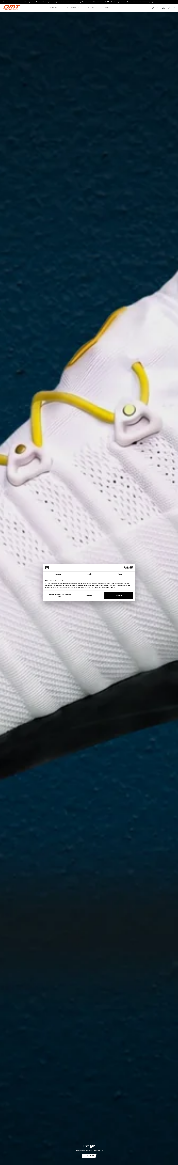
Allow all (119, 595)
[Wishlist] (169, 8)
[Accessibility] (153, 8)
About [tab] (120, 574)
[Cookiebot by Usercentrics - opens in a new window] (124, 567)
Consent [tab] (58, 574)
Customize (88, 595)
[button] (54, 8)
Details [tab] (89, 574)
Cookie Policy (109, 587)
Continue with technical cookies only (59, 595)
